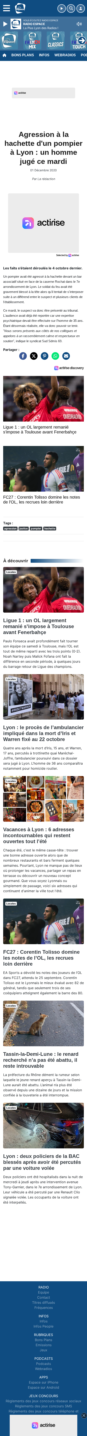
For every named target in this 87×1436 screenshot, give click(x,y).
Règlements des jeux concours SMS (43, 1406)
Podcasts (43, 1363)
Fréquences (43, 1307)
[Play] (5, 24)
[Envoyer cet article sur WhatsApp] (54, 358)
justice (23, 528)
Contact (43, 1297)
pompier (36, 528)
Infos (44, 55)
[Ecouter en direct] (61, 8)
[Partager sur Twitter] (33, 358)
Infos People (43, 1326)
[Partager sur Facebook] (22, 358)
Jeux (43, 1350)
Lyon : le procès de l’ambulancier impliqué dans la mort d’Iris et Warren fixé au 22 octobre (43, 733)
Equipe (43, 1292)
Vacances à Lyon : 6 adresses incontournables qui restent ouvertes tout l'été (38, 835)
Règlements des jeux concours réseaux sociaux (43, 1401)
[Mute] (79, 24)
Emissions (44, 1345)
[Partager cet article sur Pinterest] (43, 358)
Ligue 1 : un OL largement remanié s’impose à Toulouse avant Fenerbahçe (38, 626)
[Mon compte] (80, 8)
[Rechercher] (71, 8)
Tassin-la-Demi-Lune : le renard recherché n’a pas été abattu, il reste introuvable (41, 1060)
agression (10, 528)
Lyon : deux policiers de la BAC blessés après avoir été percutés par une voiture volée (42, 1162)
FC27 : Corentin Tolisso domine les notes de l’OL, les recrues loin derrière (41, 958)
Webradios (65, 55)
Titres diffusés (43, 1302)
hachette (49, 528)
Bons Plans (22, 55)
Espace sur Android (43, 1387)
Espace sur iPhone (43, 1382)
